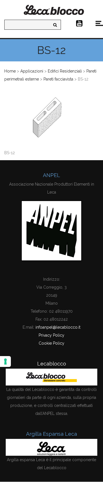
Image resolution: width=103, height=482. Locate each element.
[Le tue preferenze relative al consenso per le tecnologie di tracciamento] (5, 361)
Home (10, 71)
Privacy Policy (51, 335)
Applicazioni (31, 71)
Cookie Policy (51, 343)
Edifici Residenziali (65, 71)
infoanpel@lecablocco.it (57, 327)
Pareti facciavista (58, 79)
